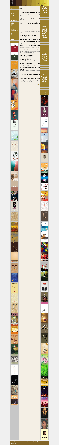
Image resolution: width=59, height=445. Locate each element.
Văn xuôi (12, 10)
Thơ (11, 8)
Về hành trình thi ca (13, 25)
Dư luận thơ (35, 441)
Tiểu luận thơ (18, 441)
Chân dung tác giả (13, 23)
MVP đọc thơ (32, 441)
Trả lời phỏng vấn (28, 441)
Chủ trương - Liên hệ (42, 441)
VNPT (14, 443)
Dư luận (12, 22)
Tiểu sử (39, 441)
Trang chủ (12, 441)
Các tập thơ (15, 441)
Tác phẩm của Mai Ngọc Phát (14, 20)
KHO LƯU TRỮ (12, 39)
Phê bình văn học (13, 13)
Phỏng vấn (12, 15)
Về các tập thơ (12, 24)
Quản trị (16, 443)
